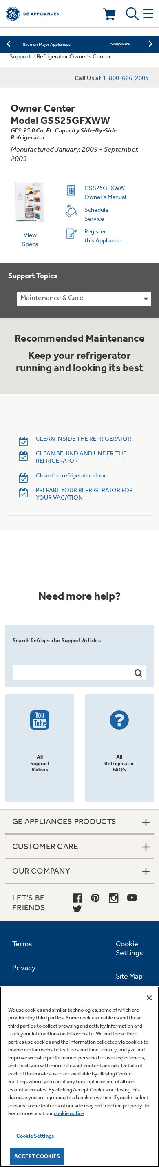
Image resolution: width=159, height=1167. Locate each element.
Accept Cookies (37, 1156)
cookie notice (69, 1113)
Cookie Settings (35, 1136)
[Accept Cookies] (149, 998)
